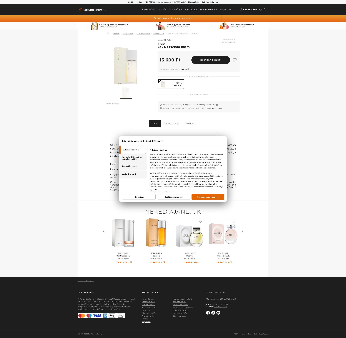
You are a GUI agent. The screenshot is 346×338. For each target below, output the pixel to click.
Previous (103, 231)
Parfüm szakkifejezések (183, 307)
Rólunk (145, 319)
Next (242, 231)
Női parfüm (128, 34)
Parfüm (116, 34)
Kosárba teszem (210, 60)
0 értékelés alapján (228, 42)
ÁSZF (236, 334)
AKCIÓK (162, 9)
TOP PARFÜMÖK (149, 9)
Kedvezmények (179, 302)
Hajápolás (146, 310)
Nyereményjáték (180, 313)
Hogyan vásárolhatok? (182, 299)
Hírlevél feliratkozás (181, 310)
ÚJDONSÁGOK (175, 9)
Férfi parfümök (148, 302)
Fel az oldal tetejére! (86, 281)
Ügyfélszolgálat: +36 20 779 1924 (142, 2)
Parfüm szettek (148, 304)
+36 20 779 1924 (213, 108)
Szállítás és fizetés (210, 2)
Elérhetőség (193, 2)
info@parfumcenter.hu (222, 304)
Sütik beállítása (179, 316)
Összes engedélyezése (208, 197)
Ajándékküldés (148, 316)
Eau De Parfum (143, 34)
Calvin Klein (158, 34)
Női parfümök (148, 299)
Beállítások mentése (174, 197)
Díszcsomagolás (149, 313)
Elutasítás (139, 197)
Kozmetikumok (148, 307)
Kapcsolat (146, 322)
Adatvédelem (246, 334)
